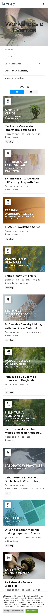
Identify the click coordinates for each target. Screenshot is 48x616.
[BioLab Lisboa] (9, 4)
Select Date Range (13, 63)
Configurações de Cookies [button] (13, 611)
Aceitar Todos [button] (32, 611)
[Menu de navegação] (43, 4)
